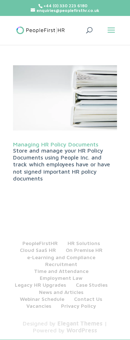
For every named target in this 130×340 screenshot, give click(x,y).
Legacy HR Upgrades (40, 285)
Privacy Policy (78, 306)
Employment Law (61, 278)
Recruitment (61, 264)
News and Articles (61, 292)
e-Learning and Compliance (61, 257)
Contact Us (88, 299)
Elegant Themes (80, 323)
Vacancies (38, 306)
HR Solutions (84, 243)
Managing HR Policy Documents (55, 144)
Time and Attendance (61, 271)
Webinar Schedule (42, 299)
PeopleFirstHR (40, 243)
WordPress (81, 330)
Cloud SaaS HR (38, 250)
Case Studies (92, 285)
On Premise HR (84, 250)
